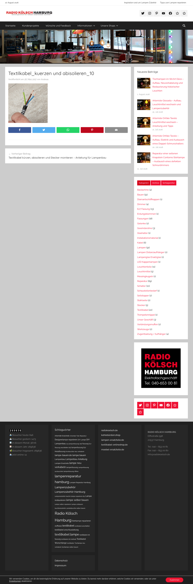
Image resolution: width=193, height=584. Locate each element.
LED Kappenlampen (147, 262)
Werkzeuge (143, 329)
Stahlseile (142, 300)
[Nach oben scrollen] (188, 579)
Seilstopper (143, 295)
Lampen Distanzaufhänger (150, 252)
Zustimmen (174, 580)
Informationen (84, 25)
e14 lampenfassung (72, 444)
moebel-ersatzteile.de (112, 449)
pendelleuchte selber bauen (76, 508)
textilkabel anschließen (82, 526)
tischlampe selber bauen (70, 547)
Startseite (10, 25)
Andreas (44, 79)
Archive (155, 183)
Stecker (141, 305)
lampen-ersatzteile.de (112, 440)
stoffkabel (58, 526)
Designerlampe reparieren (66, 440)
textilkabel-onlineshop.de (114, 444)
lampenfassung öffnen (71, 471)
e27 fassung (84, 444)
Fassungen (142, 218)
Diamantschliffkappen (148, 199)
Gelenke (141, 223)
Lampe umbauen (77, 504)
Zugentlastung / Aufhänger (151, 334)
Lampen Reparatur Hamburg (80, 482)
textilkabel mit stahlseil (68, 539)
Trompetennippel (146, 314)
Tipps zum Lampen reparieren (173, 3)
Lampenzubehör (65, 487)
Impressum (60, 565)
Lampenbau (60, 459)
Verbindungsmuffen (147, 324)
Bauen (140, 194)
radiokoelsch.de (109, 430)
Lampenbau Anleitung (76, 459)
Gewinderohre (144, 228)
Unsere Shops (108, 25)
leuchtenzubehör (60, 508)
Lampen (141, 247)
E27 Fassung (143, 209)
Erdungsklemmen (146, 214)
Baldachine (143, 189)
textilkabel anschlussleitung (67, 530)
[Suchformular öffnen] (184, 25)
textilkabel (68, 525)
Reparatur (142, 281)
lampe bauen (79, 455)
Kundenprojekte (30, 25)
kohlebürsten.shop (110, 435)
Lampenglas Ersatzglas (149, 257)
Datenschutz (61, 560)
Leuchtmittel (143, 271)
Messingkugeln (145, 276)
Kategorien (144, 183)
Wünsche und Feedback (58, 25)
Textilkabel (142, 310)
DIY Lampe (82, 440)
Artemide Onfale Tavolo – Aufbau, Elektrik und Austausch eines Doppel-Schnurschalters (168, 139)
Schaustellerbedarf (147, 290)
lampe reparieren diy (78, 496)
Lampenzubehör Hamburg (70, 491)
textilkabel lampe (67, 534)
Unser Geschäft (145, 319)
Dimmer (141, 204)
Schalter (141, 286)
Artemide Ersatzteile (62, 436)
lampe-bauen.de (63, 455)
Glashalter (142, 233)
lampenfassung (72, 467)
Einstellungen (15, 581)
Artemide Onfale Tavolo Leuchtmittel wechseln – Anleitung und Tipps (165, 122)
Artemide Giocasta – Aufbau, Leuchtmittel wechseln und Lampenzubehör (167, 104)
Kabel (140, 242)
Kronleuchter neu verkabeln (75, 451)
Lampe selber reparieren (63, 504)
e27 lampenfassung (76, 447)
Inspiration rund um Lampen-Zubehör (140, 3)
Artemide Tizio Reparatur (78, 436)
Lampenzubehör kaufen (63, 496)
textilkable (70, 543)
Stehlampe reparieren (81, 521)
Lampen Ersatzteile (62, 463)
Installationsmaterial (147, 238)
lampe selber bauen (77, 500)
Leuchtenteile (144, 266)
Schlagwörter (169, 183)
